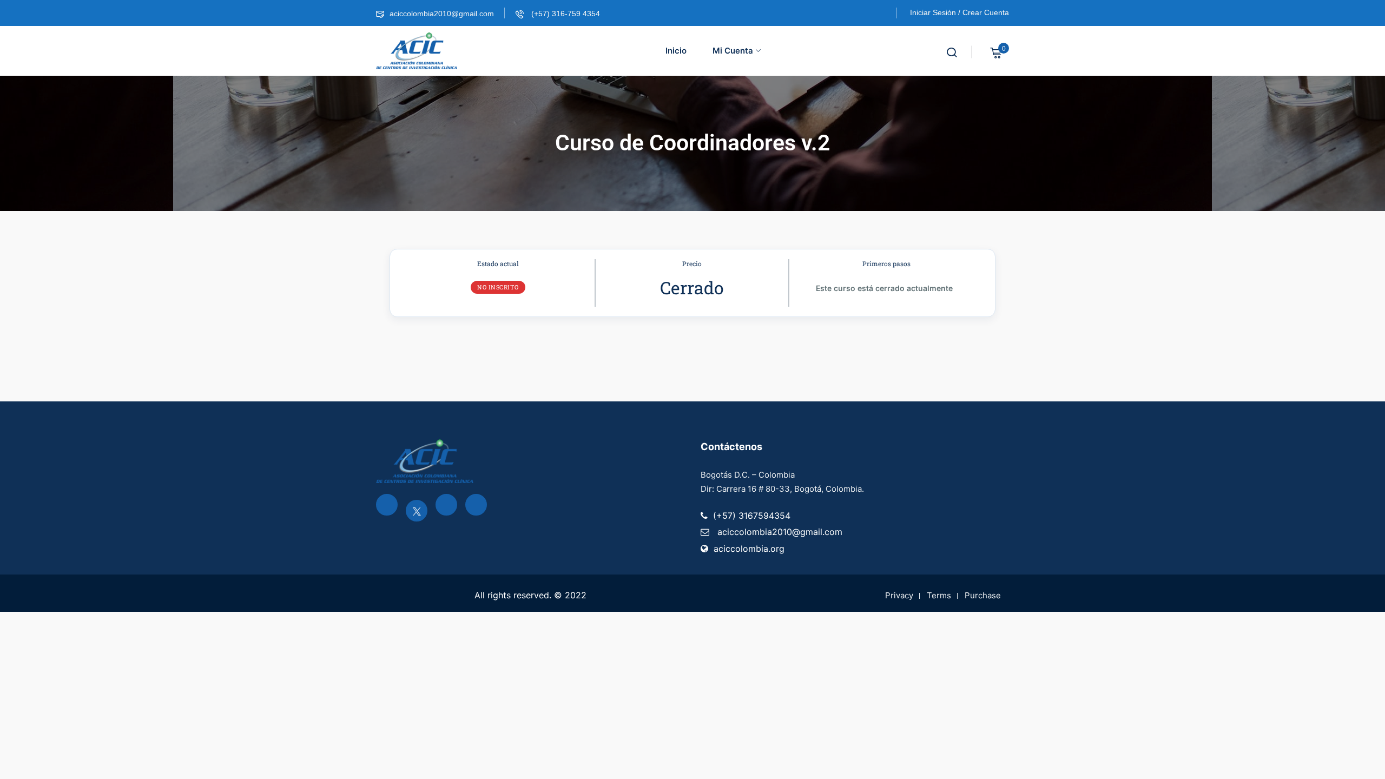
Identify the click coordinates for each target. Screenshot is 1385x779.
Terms (939, 595)
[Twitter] (416, 510)
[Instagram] (476, 505)
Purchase (983, 595)
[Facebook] (387, 505)
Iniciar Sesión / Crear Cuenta (959, 12)
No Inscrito (498, 287)
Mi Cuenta (733, 50)
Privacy (899, 595)
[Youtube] (446, 505)
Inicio (676, 50)
